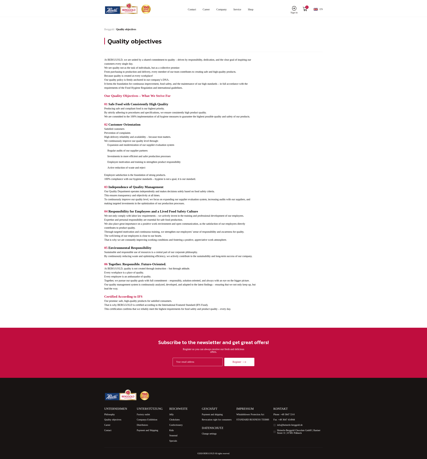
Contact (192, 9)
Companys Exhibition (147, 419)
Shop (250, 9)
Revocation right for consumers (217, 419)
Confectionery (176, 425)
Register (237, 361)
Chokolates (174, 419)
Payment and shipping (212, 414)
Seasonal (173, 435)
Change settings (209, 433)
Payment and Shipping (147, 430)
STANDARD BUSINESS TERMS (252, 419)
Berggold (109, 29)
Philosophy (109, 414)
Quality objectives (112, 419)
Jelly (171, 414)
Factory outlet (143, 414)
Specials (173, 441)
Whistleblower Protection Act (250, 414)
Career (206, 9)
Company (221, 9)
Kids (171, 430)
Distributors (142, 425)
